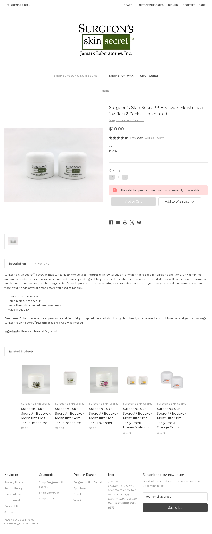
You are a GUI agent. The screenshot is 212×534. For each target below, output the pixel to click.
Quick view (35, 376)
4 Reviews (42, 263)
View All (78, 500)
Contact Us (12, 506)
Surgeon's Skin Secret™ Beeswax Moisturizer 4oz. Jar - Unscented (69, 416)
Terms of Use (13, 494)
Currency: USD (17, 5)
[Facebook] (111, 222)
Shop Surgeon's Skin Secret (76, 76)
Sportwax (79, 488)
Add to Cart (104, 383)
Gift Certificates (151, 5)
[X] (132, 222)
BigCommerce (26, 519)
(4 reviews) (136, 138)
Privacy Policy (13, 482)
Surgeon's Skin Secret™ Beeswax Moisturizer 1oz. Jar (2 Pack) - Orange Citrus (171, 418)
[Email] (118, 222)
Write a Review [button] (154, 138)
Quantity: (115, 170)
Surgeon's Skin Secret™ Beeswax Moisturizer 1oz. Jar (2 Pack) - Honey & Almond (137, 418)
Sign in (173, 5)
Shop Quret (149, 76)
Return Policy (13, 488)
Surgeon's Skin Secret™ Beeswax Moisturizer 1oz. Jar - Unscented (36, 416)
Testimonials (13, 500)
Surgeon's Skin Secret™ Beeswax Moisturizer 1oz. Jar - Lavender (103, 416)
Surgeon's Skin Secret (87, 482)
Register (189, 5)
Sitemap (10, 512)
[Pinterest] (139, 222)
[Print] (125, 222)
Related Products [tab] (21, 351)
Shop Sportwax (121, 76)
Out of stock (36, 383)
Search (129, 5)
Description (17, 263)
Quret (77, 494)
